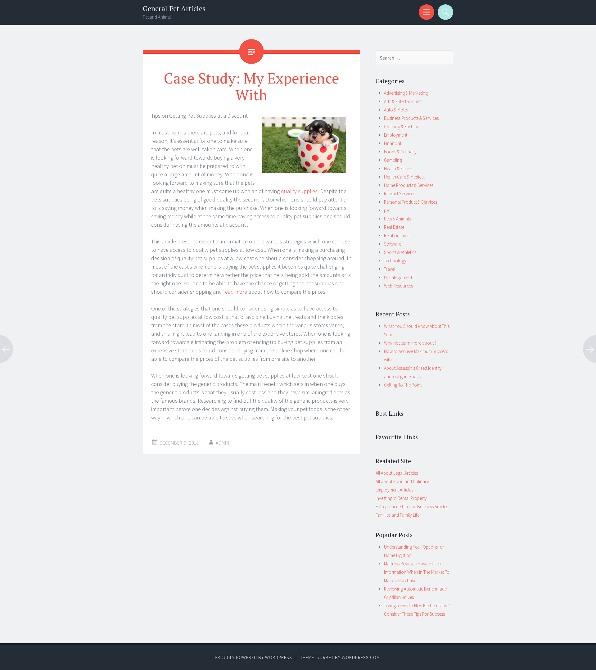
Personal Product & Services (410, 202)
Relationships (396, 235)
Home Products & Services (408, 185)
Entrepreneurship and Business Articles (412, 506)
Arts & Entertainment (403, 101)
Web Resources (398, 286)
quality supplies (299, 191)
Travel (389, 269)
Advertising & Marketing (406, 93)
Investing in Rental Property (401, 498)
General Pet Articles (174, 8)
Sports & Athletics (400, 252)
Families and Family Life (397, 515)
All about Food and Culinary (402, 481)
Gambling (393, 160)
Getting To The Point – (404, 385)
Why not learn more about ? (410, 343)
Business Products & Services (411, 118)
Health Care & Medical (404, 177)
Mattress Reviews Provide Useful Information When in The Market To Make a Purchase (416, 572)
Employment (395, 135)
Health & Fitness (398, 168)
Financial (392, 143)
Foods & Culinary (400, 152)
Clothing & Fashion (402, 126)
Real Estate (394, 227)
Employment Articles (394, 490)
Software (392, 244)
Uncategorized (398, 277)
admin (222, 443)
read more (234, 291)
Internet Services (399, 194)
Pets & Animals (397, 219)
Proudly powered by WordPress (253, 657)
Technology (395, 261)
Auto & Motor (396, 110)
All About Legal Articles (397, 473)
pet (387, 210)
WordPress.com (361, 657)
